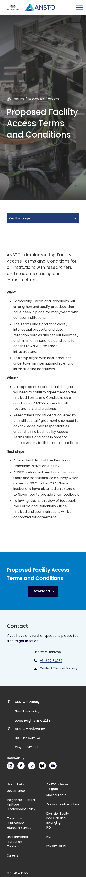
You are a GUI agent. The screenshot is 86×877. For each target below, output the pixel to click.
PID (48, 827)
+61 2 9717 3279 (51, 661)
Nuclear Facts (56, 795)
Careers (12, 855)
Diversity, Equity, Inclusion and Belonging (58, 818)
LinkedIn (10, 765)
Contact (13, 846)
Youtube (53, 765)
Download (41, 591)
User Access (36, 99)
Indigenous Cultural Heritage (21, 802)
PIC (48, 837)
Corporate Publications (15, 820)
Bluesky (42, 765)
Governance (16, 791)
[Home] (31, 8)
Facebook (21, 765)
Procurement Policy (21, 809)
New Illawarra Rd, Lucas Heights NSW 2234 (32, 711)
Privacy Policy (56, 846)
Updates (53, 99)
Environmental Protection (17, 839)
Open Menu (79, 7)
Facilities (18, 99)
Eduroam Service (19, 828)
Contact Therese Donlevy (58, 668)
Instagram (31, 765)
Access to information (62, 804)
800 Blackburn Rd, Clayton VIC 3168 (30, 738)
